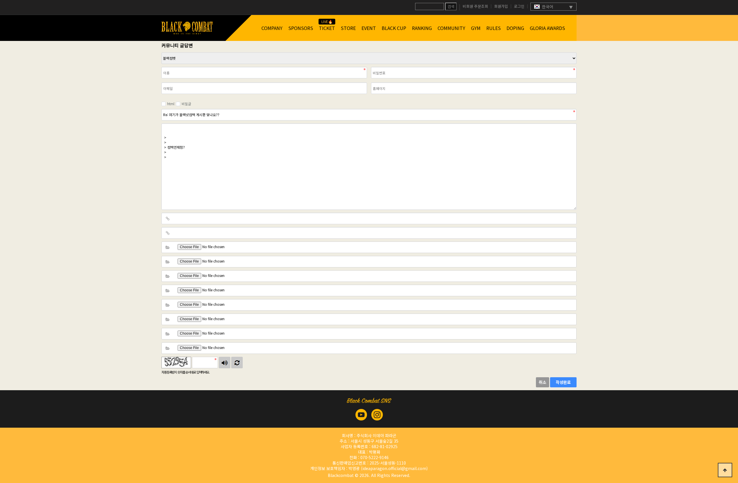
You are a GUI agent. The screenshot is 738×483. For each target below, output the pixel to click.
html (170, 103)
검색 (450, 6)
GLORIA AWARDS (547, 28)
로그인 (519, 6)
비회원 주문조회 (475, 6)
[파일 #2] (167, 261)
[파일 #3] (167, 276)
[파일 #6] (167, 319)
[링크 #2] (167, 232)
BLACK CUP (394, 28)
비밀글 (186, 103)
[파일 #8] (167, 348)
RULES (493, 28)
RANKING (422, 28)
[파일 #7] (167, 333)
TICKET (327, 28)
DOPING (515, 28)
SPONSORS (300, 28)
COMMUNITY (451, 28)
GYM (476, 28)
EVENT (369, 28)
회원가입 (501, 6)
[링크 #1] (167, 218)
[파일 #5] (167, 304)
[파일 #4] (167, 290)
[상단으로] (725, 470)
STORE (348, 28)
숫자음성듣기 (224, 362)
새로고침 (237, 362)
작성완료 (563, 382)
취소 (542, 382)
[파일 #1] (167, 247)
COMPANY (272, 28)
